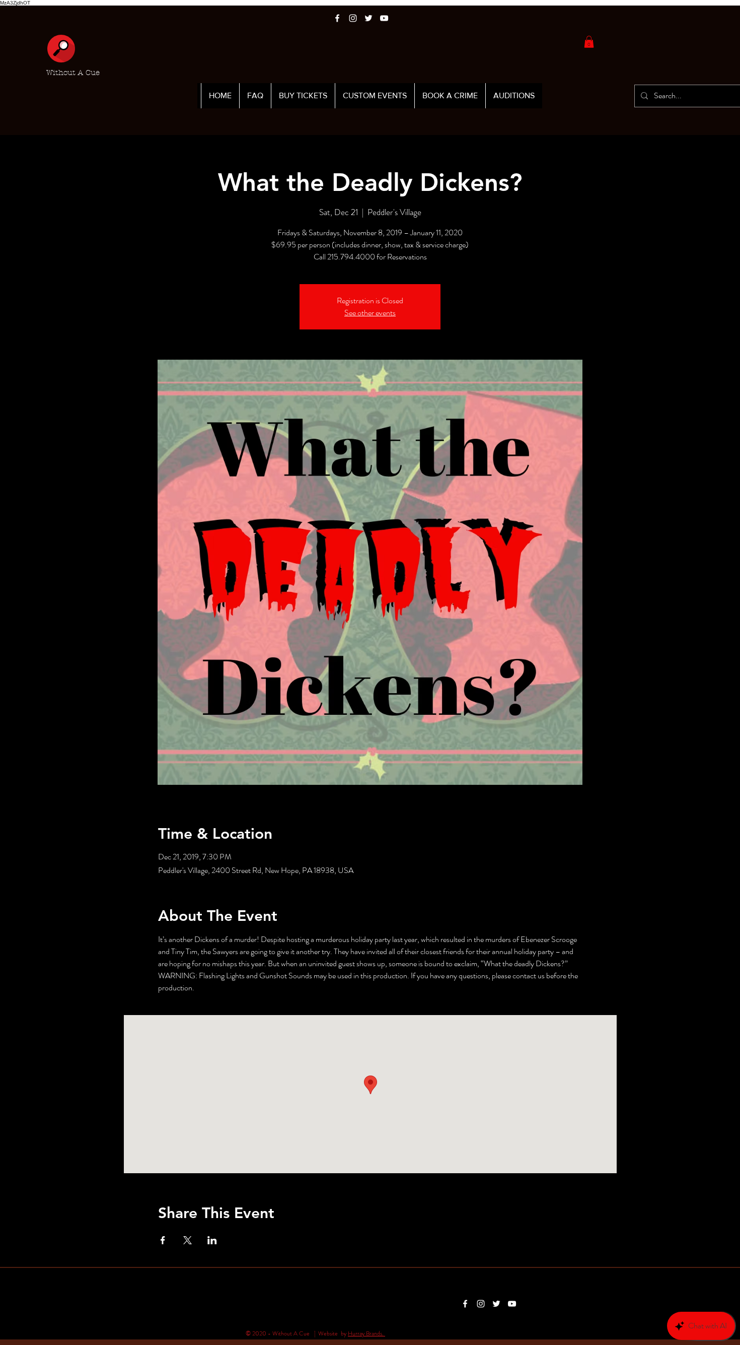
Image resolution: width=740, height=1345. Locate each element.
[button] (589, 42)
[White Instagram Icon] (353, 18)
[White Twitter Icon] (368, 18)
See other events (370, 312)
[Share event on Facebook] (163, 1240)
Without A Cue (73, 72)
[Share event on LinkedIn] (212, 1240)
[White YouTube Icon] (384, 18)
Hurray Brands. (366, 1333)
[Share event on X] (187, 1240)
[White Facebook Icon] (337, 18)
